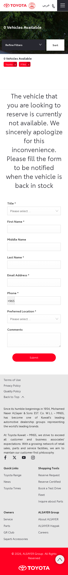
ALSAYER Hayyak (48, 526)
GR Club (9, 532)
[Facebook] (5, 457)
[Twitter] (14, 457)
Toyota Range (12, 475)
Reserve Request (49, 475)
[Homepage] (15, 5)
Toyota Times (12, 488)
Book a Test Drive (49, 488)
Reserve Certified (49, 481)
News (7, 481)
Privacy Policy (12, 385)
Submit (34, 357)
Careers (43, 532)
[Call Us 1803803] (53, 5)
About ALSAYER (48, 519)
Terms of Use (12, 380)
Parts (7, 526)
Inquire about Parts (50, 501)
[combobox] (55, 45)
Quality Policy (12, 391)
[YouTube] (23, 457)
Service (8, 519)
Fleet (41, 495)
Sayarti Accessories (16, 539)
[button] (10, 64)
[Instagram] (33, 457)
